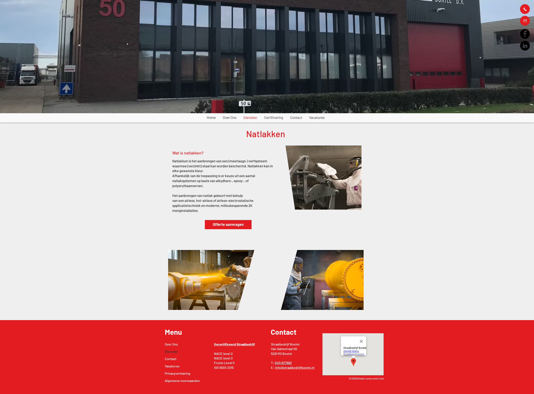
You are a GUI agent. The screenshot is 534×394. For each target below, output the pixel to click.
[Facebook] (525, 34)
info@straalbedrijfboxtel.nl (294, 367)
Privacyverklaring (177, 373)
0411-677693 (283, 363)
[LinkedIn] (525, 46)
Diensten (171, 351)
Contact (170, 359)
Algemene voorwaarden (178, 381)
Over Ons (171, 344)
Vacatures (172, 366)
